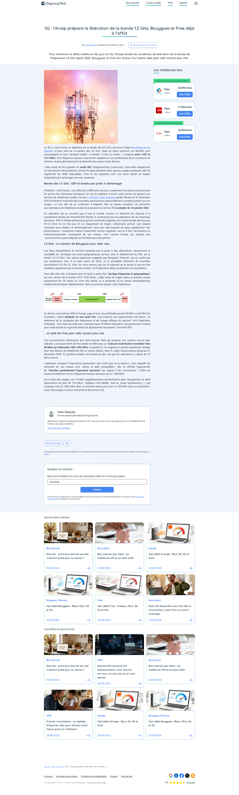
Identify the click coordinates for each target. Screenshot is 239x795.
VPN (170, 2)
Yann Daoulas (91, 45)
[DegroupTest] (54, 3)
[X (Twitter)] (187, 775)
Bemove (81, 782)
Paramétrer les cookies (96, 782)
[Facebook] (182, 775)
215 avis (191, 782)
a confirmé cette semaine (101, 197)
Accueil (47, 766)
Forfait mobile (153, 2)
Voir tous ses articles (58, 428)
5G (67, 443)
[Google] (170, 775)
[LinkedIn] (176, 775)
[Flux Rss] (193, 775)
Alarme (183, 2)
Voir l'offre (184, 94)
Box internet (132, 2)
